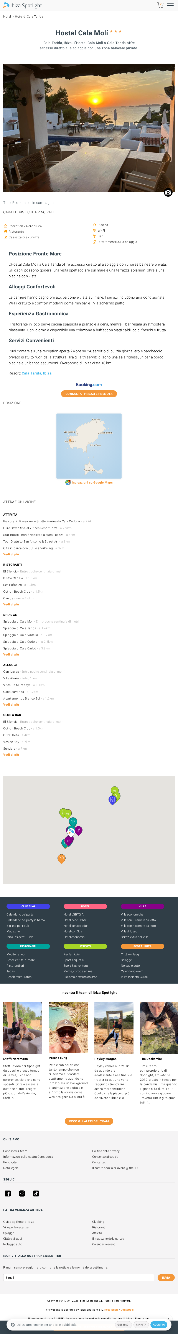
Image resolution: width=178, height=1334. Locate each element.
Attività (97, 1233)
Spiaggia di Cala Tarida (26, 628)
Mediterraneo (16, 954)
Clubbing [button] (28, 906)
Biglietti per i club (18, 925)
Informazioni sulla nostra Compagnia (28, 1156)
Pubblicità (10, 1162)
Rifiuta (141, 1324)
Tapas (11, 971)
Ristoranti (98, 1227)
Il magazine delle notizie (108, 1238)
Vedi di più (11, 554)
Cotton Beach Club (23, 591)
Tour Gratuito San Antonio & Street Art (36, 541)
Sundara (15, 748)
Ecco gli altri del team (89, 1121)
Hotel (7, 16)
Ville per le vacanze (15, 1227)
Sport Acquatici (74, 960)
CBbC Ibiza (16, 735)
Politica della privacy (106, 1151)
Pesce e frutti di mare (21, 960)
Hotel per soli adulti (76, 925)
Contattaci (99, 1162)
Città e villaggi (130, 954)
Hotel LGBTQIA (74, 914)
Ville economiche (132, 914)
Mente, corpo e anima (78, 971)
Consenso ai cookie (105, 1156)
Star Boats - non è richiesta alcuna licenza (39, 534)
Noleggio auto (130, 965)
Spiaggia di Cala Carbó (26, 648)
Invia (166, 1277)
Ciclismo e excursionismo (80, 977)
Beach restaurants (19, 977)
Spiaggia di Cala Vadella (27, 635)
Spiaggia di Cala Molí (41, 621)
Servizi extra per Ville (134, 937)
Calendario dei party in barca (26, 920)
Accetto (159, 1324)
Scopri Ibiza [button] (143, 946)
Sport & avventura (76, 965)
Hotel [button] (85, 906)
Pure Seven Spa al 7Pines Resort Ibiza (37, 528)
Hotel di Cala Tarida (29, 16)
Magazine (13, 931)
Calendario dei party (20, 914)
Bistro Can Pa (20, 578)
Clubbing (98, 1221)
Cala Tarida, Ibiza (37, 373)
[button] (61, 859)
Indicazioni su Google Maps (92, 482)
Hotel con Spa (73, 931)
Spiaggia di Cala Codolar (28, 641)
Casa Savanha (20, 691)
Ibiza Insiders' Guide (20, 937)
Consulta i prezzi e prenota (89, 394)
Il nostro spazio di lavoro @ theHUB (116, 1168)
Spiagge (126, 960)
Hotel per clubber (75, 920)
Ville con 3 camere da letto (138, 920)
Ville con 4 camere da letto (138, 925)
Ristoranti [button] (28, 946)
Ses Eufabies (19, 585)
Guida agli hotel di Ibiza (18, 1221)
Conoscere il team (15, 1151)
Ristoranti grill (16, 965)
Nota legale (10, 1168)
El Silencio (33, 571)
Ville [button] (143, 906)
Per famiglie (71, 954)
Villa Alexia (20, 678)
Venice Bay (16, 742)
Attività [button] (85, 946)
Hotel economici (74, 937)
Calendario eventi (132, 971)
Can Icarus (34, 671)
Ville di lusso (129, 931)
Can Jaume (18, 598)
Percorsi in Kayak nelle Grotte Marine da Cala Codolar (48, 521)
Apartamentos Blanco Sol (28, 698)
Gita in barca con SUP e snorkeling (33, 548)
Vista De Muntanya (24, 685)
